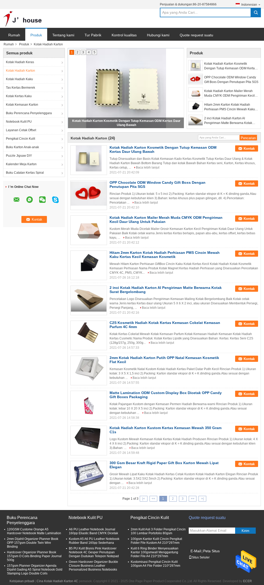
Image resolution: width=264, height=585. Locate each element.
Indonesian (249, 4)
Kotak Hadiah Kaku (19, 79)
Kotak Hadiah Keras (20, 62)
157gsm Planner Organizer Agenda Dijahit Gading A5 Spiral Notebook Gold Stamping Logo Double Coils (34, 569)
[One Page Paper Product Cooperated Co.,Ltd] (22, 18)
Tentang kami (63, 35)
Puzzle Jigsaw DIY (19, 155)
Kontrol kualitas (124, 35)
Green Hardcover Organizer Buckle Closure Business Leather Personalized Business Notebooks (93, 565)
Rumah (14, 35)
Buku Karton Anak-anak (22, 147)
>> (192, 498)
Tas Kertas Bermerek (20, 87)
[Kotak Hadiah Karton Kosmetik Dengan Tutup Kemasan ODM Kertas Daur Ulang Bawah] (195, 65)
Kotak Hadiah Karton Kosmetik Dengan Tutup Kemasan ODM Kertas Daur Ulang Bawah (230, 66)
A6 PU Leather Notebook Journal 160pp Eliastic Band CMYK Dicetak (93, 531)
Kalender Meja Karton (21, 164)
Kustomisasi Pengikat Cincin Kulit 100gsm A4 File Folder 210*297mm (155, 563)
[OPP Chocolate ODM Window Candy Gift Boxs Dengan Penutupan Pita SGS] (195, 79)
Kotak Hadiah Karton (20, 70)
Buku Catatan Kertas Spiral (25, 172)
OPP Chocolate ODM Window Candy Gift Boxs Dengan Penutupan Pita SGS (231, 80)
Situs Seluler (201, 557)
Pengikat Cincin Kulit (20, 138)
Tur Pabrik (93, 35)
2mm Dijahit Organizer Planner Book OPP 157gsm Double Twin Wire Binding (32, 542)
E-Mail (196, 551)
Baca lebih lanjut (147, 167)
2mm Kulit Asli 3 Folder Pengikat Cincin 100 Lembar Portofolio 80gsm (158, 531)
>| (202, 498)
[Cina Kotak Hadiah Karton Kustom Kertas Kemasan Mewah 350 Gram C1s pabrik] (89, 439)
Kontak (249, 149)
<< (153, 498)
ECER (247, 581)
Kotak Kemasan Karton (22, 104)
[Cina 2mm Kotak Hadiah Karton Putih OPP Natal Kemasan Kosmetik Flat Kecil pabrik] (89, 369)
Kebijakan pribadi (22, 581)
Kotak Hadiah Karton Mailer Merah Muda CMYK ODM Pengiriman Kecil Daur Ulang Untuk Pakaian (229, 93)
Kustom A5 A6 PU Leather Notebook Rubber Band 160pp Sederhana (94, 541)
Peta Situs (211, 551)
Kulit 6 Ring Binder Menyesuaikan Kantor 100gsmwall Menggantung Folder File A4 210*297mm (154, 552)
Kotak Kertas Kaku (19, 96)
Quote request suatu (196, 35)
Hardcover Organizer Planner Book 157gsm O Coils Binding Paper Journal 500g (34, 556)
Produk (36, 35)
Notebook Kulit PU (19, 121)
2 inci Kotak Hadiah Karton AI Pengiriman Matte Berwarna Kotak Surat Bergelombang (228, 120)
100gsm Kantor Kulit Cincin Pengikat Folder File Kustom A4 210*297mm (156, 541)
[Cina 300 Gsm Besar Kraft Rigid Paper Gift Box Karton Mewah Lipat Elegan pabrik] (89, 474)
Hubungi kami (158, 35)
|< (143, 498)
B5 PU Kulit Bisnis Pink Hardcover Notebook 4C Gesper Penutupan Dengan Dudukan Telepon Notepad (94, 552)
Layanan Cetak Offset (21, 130)
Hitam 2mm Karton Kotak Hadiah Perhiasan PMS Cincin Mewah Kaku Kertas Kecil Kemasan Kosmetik (229, 107)
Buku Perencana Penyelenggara (29, 113)
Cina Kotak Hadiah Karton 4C (57, 581)
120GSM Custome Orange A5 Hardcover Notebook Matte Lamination (34, 531)
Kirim (245, 531)
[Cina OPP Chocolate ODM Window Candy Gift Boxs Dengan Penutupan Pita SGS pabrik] (89, 193)
